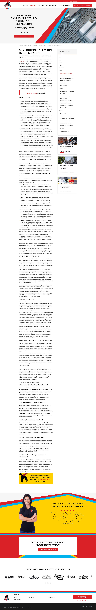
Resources (41, 5)
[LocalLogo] (7, 5)
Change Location (73, 1)
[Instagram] (82, 600)
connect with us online (32, 93)
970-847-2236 (89, 1)
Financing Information (67, 172)
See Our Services (65, 151)
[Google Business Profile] (77, 600)
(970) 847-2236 (24, 32)
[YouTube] (88, 600)
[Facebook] (80, 600)
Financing (31, 597)
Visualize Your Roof (64, 5)
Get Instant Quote (51, 5)
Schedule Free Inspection (82, 5)
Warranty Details (65, 191)
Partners (82, 1)
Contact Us (51, 597)
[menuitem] (25, 5)
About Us (32, 5)
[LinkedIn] (85, 600)
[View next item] (51, 583)
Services (25, 5)
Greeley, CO (21, 61)
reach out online (45, 479)
